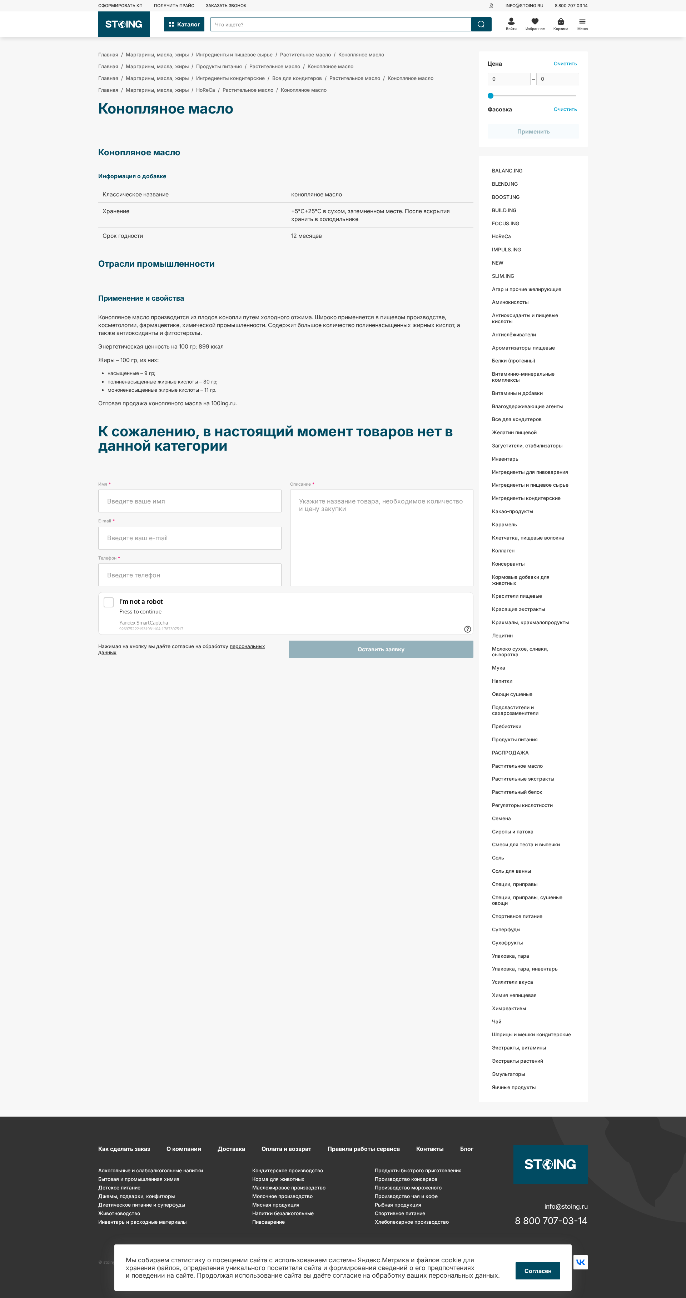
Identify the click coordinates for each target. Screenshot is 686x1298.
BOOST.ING (506, 197)
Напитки (502, 681)
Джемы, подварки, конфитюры (136, 1196)
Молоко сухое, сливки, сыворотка (520, 652)
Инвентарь (505, 459)
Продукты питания (515, 739)
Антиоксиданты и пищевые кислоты (525, 318)
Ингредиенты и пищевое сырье (530, 485)
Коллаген (503, 550)
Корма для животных (278, 1179)
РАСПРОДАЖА (510, 753)
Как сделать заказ (124, 1148)
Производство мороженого (408, 1187)
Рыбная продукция (398, 1205)
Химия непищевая (514, 995)
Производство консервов (406, 1179)
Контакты (430, 1148)
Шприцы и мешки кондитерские (531, 1034)
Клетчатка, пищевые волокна (528, 538)
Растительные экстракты (523, 779)
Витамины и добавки (517, 393)
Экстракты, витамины (519, 1047)
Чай (496, 1021)
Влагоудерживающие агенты (527, 406)
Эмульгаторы (508, 1074)
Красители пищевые (517, 596)
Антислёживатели (514, 334)
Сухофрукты (507, 942)
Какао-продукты (512, 511)
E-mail (106, 520)
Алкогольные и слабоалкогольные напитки (150, 1170)
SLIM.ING (503, 276)
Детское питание (119, 1187)
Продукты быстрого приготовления (418, 1170)
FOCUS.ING (505, 223)
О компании (183, 1148)
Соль (498, 858)
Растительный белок (517, 792)
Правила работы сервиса (364, 1148)
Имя (104, 484)
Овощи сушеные (512, 694)
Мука (498, 668)
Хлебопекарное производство (412, 1222)
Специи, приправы (514, 884)
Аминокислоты (510, 302)
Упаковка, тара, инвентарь (525, 969)
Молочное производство (282, 1196)
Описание (302, 484)
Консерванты (508, 564)
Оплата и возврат (286, 1148)
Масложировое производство (288, 1187)
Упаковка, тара (510, 956)
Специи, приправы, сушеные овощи (527, 900)
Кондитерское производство (287, 1170)
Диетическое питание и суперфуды (141, 1205)
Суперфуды (506, 929)
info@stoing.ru (524, 5)
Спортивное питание (517, 916)
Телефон (109, 558)
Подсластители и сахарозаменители (515, 710)
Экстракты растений (517, 1061)
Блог (466, 1148)
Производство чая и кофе (406, 1196)
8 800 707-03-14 (551, 1221)
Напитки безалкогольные (283, 1213)
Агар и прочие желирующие (526, 289)
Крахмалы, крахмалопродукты (530, 622)
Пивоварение (268, 1222)
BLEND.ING (505, 184)
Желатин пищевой (514, 432)
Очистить (565, 63)
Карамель (504, 524)
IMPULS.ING (506, 249)
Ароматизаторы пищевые (523, 348)
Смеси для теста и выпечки (526, 844)
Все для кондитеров (517, 419)
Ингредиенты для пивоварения (530, 472)
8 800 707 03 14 (571, 5)
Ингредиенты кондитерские (526, 498)
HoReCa (501, 236)
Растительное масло (517, 766)
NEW (497, 263)
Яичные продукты (514, 1087)
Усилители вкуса (512, 982)
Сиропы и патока (512, 831)
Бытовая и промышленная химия (138, 1179)
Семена (501, 818)
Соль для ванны (511, 871)
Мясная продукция (275, 1205)
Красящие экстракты (518, 609)
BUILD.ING (504, 210)
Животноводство (119, 1213)
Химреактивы (509, 1008)
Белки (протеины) (513, 360)
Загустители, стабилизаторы (527, 445)
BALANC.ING (507, 170)
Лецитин (502, 635)
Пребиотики (506, 726)
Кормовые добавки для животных (521, 580)
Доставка (231, 1148)
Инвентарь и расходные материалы (142, 1222)
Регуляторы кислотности (522, 805)
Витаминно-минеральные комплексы (523, 377)
